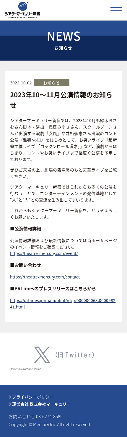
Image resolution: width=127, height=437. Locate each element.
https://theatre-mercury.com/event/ (44, 253)
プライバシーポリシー (32, 397)
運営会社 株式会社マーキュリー (41, 404)
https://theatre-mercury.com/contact (45, 277)
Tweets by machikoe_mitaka (26, 369)
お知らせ (51, 83)
